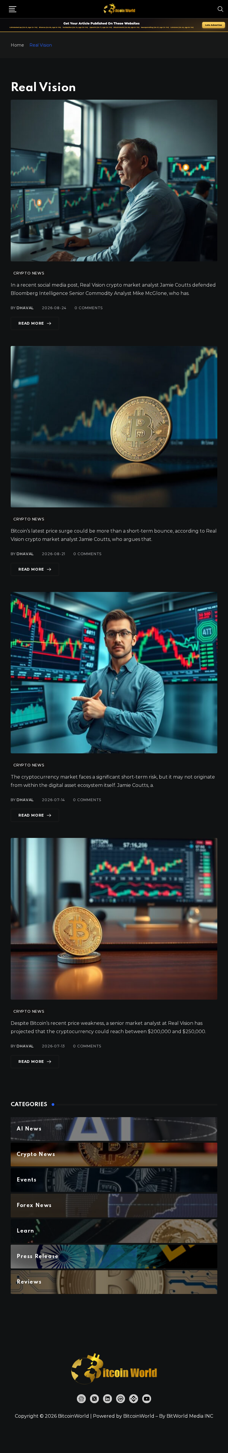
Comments (89, 308)
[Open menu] (12, 9)
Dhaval (25, 308)
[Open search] (221, 9)
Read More (31, 323)
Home (17, 45)
